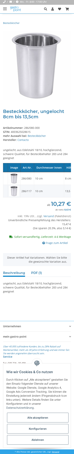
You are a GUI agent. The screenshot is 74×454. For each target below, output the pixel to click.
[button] (46, 9)
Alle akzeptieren (37, 417)
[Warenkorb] (67, 9)
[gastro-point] (15, 9)
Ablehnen (37, 439)
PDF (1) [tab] (36, 273)
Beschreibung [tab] (14, 273)
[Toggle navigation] (5, 7)
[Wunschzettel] (59, 9)
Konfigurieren (38, 428)
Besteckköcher (37, 136)
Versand (49, 216)
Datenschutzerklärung (20, 407)
